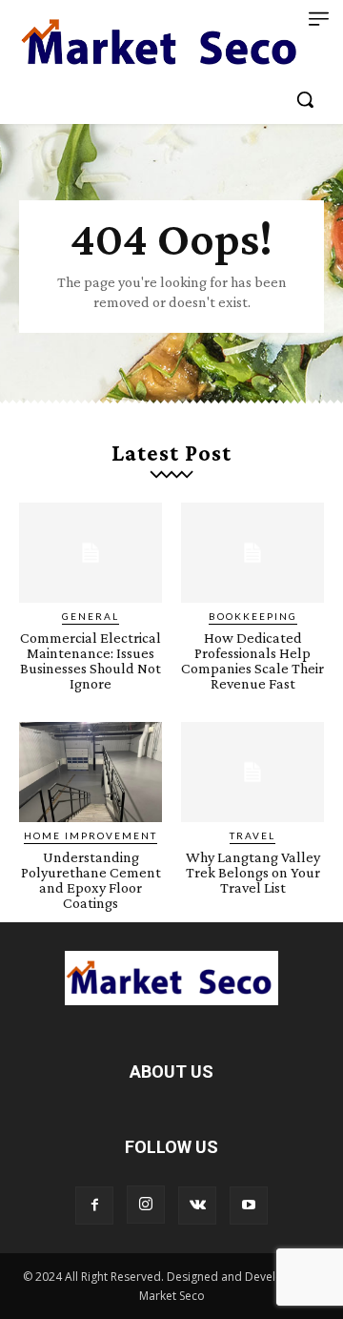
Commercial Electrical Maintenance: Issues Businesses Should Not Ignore (90, 660)
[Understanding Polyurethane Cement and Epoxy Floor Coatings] (90, 772)
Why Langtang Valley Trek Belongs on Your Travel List (253, 872)
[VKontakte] (197, 1205)
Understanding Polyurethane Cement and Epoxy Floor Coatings (91, 880)
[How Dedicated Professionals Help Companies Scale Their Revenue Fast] (252, 553)
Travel (252, 835)
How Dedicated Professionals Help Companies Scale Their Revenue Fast (252, 660)
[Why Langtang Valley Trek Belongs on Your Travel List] (252, 772)
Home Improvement (90, 835)
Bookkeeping (253, 616)
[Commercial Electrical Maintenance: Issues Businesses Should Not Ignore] (90, 553)
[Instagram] (146, 1204)
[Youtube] (249, 1205)
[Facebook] (94, 1205)
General (90, 616)
